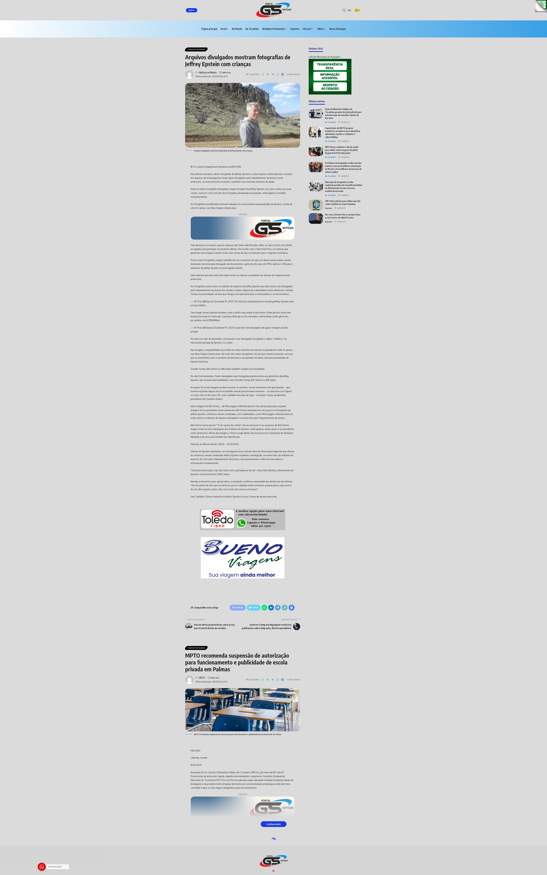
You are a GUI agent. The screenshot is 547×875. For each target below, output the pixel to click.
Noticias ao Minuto (208, 72)
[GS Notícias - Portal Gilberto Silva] (273, 10)
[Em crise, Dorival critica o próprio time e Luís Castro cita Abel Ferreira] (316, 218)
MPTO (202, 677)
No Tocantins (330, 122)
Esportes (328, 208)
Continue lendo (273, 824)
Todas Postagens (196, 49)
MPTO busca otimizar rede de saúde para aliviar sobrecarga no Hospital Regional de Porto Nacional (341, 150)
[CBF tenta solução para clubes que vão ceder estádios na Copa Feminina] (316, 205)
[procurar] (344, 10)
